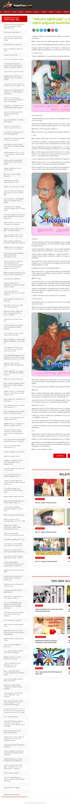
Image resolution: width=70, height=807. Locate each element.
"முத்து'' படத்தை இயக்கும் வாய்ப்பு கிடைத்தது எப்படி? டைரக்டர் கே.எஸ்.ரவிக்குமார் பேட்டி (12, 664)
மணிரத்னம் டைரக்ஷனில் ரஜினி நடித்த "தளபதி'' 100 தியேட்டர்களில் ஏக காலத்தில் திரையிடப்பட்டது (14, 482)
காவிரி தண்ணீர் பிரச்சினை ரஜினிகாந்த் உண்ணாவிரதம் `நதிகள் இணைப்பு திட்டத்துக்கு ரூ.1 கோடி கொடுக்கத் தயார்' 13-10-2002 (14, 723)
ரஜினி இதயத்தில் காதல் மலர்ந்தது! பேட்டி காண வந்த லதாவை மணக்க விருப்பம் (14, 248)
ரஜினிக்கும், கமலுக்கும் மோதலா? (12, 456)
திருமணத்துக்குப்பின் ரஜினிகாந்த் (12, 279)
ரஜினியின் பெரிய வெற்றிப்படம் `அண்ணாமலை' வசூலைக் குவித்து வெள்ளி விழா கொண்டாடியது (12, 527)
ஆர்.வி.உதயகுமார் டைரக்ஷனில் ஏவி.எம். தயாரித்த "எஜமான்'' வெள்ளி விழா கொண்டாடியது (13, 578)
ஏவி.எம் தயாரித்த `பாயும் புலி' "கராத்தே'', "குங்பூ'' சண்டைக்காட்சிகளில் (14, 334)
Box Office (7, 12)
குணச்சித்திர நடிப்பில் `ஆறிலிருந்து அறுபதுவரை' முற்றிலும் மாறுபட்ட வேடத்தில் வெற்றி (14, 208)
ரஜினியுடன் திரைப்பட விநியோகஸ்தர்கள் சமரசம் (13, 625)
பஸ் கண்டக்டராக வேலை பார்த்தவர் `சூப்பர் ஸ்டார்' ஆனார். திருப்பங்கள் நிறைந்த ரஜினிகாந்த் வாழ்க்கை (14, 26)
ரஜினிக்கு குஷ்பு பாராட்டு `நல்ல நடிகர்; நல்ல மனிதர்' (14, 571)
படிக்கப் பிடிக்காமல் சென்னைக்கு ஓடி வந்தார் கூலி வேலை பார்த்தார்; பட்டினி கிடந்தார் (13, 38)
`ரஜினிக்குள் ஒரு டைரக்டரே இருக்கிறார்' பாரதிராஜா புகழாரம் (13, 585)
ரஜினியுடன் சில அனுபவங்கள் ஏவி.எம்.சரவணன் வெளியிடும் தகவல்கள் (14, 534)
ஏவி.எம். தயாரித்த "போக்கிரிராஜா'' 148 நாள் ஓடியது (13, 300)
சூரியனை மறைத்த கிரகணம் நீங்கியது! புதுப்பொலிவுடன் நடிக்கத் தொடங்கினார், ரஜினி (14, 192)
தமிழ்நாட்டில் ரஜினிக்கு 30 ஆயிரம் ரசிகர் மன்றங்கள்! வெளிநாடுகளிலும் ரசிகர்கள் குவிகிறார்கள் (14, 752)
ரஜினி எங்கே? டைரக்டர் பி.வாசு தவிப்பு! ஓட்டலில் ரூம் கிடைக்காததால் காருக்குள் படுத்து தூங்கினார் (14, 632)
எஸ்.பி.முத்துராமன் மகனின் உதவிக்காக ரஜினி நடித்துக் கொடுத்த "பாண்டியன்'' (13, 557)
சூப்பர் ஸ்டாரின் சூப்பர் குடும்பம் (11, 773)
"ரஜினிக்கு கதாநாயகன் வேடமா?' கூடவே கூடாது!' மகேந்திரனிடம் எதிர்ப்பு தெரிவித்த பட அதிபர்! (14, 154)
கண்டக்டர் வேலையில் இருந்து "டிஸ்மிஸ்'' (13, 59)
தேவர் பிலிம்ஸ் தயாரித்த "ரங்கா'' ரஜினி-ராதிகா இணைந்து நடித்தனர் (13, 306)
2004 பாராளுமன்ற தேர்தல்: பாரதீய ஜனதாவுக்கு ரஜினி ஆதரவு (12, 731)
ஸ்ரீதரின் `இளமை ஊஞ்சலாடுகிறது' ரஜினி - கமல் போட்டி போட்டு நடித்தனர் (14, 139)
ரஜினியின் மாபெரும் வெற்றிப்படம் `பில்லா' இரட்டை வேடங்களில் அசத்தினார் (14, 229)
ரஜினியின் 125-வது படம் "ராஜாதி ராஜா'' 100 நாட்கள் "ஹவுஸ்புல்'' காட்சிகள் (13, 424)
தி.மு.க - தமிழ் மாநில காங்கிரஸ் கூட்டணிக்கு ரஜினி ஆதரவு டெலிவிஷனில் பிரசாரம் (14, 672)
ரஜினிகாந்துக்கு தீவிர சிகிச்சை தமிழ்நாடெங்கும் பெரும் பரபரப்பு (11, 181)
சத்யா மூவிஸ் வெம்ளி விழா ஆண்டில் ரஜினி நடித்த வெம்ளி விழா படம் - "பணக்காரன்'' (14, 440)
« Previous (59, 456)
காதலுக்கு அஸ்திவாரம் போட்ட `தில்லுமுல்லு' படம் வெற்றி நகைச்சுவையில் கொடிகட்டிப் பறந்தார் (14, 284)
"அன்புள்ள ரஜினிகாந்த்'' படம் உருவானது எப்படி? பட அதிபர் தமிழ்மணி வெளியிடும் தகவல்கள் (13, 372)
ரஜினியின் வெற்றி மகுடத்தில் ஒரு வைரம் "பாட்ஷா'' (14, 639)
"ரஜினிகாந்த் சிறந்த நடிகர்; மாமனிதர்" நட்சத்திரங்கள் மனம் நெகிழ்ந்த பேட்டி (13, 759)
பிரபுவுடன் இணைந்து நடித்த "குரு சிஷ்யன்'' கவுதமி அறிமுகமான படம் (14, 406)
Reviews (21, 12)
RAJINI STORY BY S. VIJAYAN (12, 788)
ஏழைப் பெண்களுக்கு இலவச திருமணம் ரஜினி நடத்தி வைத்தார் (13, 679)
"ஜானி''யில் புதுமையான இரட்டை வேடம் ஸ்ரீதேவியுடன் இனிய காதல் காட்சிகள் (13, 235)
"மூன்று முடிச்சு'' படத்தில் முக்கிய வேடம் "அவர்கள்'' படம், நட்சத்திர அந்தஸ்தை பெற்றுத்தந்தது (14, 91)
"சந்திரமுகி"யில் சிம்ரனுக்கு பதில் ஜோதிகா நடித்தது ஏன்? (14, 745)
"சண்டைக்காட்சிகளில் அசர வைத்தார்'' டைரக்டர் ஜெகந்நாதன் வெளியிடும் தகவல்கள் (13, 327)
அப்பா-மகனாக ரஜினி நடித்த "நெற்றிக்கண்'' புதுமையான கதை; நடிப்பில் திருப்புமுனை (14, 292)
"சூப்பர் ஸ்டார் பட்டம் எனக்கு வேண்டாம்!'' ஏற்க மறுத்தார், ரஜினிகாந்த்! (14, 133)
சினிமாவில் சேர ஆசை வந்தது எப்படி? (13, 44)
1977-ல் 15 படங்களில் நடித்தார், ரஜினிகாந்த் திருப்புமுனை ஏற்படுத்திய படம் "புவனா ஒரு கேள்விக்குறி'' (14, 99)
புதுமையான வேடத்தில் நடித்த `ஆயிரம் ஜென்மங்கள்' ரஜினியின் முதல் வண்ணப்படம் (13, 113)
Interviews (28, 12)
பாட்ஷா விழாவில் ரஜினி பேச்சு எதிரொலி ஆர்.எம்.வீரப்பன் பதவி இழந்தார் (13, 651)
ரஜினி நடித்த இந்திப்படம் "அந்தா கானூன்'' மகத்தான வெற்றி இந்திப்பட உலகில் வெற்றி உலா (14, 341)
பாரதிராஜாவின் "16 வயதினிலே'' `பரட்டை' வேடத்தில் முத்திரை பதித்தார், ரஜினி (14, 106)
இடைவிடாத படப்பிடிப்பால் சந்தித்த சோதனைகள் (12, 175)
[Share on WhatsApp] (37, 30)
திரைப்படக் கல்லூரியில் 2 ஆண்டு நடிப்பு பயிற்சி (13, 49)
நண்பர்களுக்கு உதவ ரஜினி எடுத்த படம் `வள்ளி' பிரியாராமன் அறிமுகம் (13, 597)
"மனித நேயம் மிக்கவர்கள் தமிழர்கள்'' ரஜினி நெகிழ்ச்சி (13, 591)
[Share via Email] (52, 30)
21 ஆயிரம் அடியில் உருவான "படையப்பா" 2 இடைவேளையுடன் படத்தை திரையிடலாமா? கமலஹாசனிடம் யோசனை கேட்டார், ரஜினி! (14, 710)
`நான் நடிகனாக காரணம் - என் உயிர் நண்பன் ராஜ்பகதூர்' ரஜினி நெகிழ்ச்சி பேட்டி (14, 550)
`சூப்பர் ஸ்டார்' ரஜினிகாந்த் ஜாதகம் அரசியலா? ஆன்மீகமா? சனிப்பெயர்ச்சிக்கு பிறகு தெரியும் (14, 779)
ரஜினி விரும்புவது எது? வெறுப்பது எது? (13, 379)
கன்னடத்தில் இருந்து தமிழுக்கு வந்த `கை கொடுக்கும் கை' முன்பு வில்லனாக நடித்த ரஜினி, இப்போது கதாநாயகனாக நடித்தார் (14, 357)
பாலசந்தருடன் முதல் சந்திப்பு (11, 55)
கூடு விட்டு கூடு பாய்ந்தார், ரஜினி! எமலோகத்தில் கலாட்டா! (12, 446)
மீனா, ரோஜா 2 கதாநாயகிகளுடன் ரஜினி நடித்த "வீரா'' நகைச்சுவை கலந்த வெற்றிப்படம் (14, 614)
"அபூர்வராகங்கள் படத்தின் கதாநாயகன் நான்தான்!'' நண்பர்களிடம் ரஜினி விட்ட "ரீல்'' (14, 84)
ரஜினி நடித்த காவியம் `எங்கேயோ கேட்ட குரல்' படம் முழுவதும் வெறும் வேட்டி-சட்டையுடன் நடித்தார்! (13, 313)
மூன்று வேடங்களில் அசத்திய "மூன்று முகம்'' (13, 320)
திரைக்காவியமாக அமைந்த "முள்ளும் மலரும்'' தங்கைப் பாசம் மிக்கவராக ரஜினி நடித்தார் (14, 146)
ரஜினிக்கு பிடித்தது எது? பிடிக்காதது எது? (14, 515)
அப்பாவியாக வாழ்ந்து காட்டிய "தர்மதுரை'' (14, 452)
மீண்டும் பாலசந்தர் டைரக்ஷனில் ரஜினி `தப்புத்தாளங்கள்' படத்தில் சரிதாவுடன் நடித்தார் (13, 162)
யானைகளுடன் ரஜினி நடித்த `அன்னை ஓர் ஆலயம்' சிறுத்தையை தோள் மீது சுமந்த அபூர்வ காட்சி (14, 216)
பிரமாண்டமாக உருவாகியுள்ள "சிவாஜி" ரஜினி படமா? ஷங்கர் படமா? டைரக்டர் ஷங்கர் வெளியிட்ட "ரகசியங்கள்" (13, 766)
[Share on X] (48, 30)
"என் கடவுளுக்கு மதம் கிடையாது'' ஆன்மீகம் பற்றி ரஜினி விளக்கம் (12, 475)
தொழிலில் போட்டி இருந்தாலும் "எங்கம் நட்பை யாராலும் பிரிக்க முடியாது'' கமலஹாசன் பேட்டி (13, 462)
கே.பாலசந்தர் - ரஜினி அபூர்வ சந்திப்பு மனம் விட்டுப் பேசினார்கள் (14, 469)
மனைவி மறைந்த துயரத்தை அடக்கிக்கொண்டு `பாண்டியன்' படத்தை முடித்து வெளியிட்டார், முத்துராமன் (14, 563)
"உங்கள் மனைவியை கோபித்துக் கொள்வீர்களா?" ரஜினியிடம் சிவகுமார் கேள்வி (13, 508)
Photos (14, 12)
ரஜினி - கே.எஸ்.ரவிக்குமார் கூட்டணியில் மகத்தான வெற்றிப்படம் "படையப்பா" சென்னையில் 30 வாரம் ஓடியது (13, 702)
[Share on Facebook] (45, 30)
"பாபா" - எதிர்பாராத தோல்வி (11, 716)
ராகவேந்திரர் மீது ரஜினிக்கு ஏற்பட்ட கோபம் (14, 539)
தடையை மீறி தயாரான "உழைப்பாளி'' (13, 620)
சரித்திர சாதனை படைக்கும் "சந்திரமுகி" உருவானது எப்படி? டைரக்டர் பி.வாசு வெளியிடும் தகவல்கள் (14, 738)
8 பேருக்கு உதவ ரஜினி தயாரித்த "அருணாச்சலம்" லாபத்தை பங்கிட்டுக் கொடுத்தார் (13, 686)
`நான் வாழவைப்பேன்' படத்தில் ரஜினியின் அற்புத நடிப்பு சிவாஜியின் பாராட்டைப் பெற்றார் (14, 200)
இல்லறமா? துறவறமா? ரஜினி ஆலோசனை (14, 496)
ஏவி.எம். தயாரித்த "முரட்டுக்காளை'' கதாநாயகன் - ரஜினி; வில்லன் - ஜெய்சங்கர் (14, 242)
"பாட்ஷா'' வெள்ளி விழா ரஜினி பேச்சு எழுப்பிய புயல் (12, 645)
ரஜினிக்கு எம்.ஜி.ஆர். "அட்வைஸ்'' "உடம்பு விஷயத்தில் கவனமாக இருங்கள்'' (14, 223)
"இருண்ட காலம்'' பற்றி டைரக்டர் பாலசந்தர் (14, 186)
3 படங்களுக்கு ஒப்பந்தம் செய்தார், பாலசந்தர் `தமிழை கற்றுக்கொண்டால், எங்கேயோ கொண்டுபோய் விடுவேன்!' (13, 65)
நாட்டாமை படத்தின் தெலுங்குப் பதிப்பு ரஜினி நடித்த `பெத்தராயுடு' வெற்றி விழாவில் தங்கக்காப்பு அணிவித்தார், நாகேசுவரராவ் (13, 605)
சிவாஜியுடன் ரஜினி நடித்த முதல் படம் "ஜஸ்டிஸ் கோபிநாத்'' (13, 169)
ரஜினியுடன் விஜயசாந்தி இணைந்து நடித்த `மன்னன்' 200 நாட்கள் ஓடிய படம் (14, 501)
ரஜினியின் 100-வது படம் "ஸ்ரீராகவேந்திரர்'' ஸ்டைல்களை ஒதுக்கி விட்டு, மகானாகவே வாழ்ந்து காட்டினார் (14, 393)
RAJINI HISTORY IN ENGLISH (12, 794)
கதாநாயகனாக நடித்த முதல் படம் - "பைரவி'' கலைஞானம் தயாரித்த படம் (13, 127)
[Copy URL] (33, 30)
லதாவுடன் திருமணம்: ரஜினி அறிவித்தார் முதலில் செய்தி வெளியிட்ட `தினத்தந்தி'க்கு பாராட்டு (14, 255)
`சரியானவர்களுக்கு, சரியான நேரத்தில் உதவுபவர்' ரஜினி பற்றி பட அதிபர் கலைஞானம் (13, 694)
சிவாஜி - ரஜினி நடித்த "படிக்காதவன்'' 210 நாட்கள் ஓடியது (14, 400)
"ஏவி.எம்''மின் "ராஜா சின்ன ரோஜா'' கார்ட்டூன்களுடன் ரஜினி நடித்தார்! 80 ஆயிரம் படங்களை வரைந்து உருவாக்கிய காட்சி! (13, 432)
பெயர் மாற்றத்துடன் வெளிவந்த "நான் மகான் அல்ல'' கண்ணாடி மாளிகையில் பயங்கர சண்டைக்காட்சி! (13, 349)
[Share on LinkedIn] (56, 30)
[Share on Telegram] (41, 30)
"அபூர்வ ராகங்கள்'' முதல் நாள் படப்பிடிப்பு (14, 71)
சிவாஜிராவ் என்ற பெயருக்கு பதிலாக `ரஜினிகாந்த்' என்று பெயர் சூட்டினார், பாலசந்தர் (13, 77)
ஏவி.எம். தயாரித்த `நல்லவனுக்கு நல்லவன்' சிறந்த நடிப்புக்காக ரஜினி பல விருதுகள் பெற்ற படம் (14, 385)
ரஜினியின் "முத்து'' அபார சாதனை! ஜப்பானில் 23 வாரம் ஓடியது (12, 657)
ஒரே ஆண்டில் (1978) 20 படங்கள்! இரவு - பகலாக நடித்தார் (14, 120)
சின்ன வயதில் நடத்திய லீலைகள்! (12, 32)
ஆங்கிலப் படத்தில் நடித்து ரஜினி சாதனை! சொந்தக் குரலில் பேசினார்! (14, 418)
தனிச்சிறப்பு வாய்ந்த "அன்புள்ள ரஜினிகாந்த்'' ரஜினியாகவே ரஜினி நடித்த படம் (14, 364)
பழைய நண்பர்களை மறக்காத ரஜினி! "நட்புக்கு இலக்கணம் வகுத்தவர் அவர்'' (13, 544)
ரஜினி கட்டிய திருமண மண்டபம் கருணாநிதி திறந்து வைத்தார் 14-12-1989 (14, 520)
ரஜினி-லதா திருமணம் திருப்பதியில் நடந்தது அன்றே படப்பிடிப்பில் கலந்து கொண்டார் (14, 273)
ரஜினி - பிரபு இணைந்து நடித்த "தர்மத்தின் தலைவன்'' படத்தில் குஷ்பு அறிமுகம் (14, 412)
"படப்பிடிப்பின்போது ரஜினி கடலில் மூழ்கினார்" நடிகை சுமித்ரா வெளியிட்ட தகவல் (13, 490)
